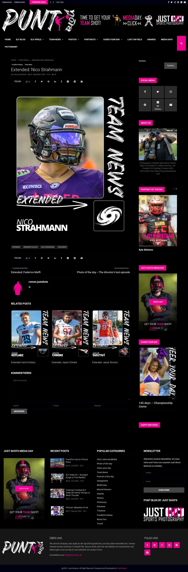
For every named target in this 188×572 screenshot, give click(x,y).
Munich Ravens (104, 489)
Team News (55, 39)
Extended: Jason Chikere (64, 362)
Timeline (101, 511)
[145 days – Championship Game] (158, 373)
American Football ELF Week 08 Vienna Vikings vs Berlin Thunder (78, 492)
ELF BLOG (20, 39)
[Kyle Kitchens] (158, 220)
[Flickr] (177, 545)
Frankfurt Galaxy (17, 64)
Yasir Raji (60, 2)
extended (16, 247)
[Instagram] (162, 545)
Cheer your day (111, 39)
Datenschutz (19, 2)
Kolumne (101, 506)
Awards (151, 39)
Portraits (90, 39)
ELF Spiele (36, 39)
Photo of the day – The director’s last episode (103, 272)
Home (8, 39)
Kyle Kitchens (146, 249)
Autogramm (102, 481)
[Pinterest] (169, 545)
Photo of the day (104, 463)
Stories (100, 498)
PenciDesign (122, 568)
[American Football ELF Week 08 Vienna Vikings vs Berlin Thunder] (57, 493)
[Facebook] (147, 545)
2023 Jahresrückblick (107, 459)
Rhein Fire (101, 519)
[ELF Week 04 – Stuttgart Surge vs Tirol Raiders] (57, 478)
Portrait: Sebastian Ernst (77, 507)
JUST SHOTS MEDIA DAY (152, 268)
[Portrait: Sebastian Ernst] (57, 510)
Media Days (167, 39)
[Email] (147, 552)
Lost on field (134, 39)
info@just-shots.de (73, 555)
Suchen (142, 61)
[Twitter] (155, 545)
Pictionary (101, 502)
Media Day (102, 485)
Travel (100, 523)
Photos (72, 39)
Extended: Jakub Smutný (105, 362)
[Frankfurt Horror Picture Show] (57, 462)
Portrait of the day (105, 476)
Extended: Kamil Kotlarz (23, 362)
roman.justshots (20, 74)
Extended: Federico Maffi (26, 272)
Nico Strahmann (47, 247)
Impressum (7, 2)
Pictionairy (11, 47)
